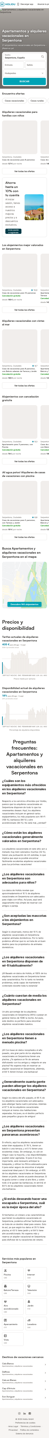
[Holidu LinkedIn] (24, 1413)
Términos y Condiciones (31, 1426)
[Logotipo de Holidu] (7, 4)
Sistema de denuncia (24, 1433)
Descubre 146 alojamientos (24, 604)
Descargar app (27, 4)
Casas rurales (37, 100)
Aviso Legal (13, 1426)
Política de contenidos (29, 1430)
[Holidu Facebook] (29, 1413)
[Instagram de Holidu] (19, 1413)
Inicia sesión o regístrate (13, 231)
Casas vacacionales (14, 100)
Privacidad (13, 1430)
